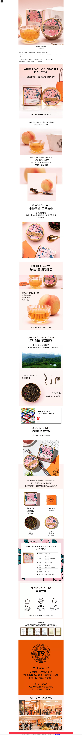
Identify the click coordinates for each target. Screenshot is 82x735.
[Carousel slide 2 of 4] (40, 43)
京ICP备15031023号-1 (56, 734)
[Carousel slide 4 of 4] (42, 43)
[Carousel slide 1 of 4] (39, 43)
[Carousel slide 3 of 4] (41, 43)
